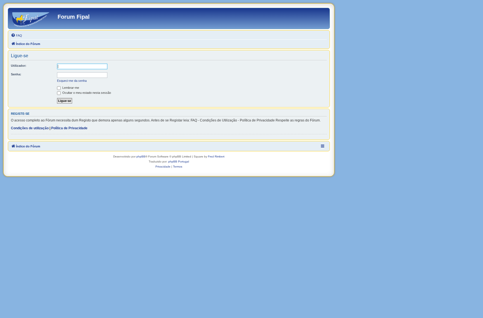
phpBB (140, 156)
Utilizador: (18, 65)
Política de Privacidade (69, 128)
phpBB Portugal (178, 161)
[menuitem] (16, 35)
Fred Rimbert (216, 156)
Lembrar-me (70, 87)
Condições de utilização (30, 128)
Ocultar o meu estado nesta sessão (86, 92)
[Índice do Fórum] (34, 18)
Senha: (16, 74)
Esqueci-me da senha (72, 80)
